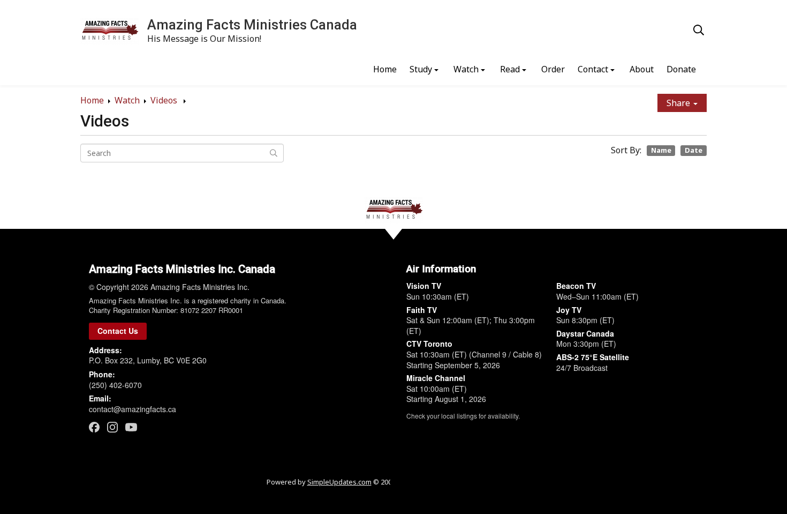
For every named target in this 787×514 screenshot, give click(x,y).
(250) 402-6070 (115, 384)
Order (553, 69)
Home (385, 69)
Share (679, 103)
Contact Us (117, 330)
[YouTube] (131, 427)
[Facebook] (94, 427)
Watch (466, 69)
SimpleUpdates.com (339, 482)
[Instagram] (112, 427)
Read (510, 69)
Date (693, 150)
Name (661, 150)
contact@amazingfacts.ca (132, 409)
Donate (681, 69)
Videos (164, 100)
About (642, 69)
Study (421, 69)
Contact (593, 69)
